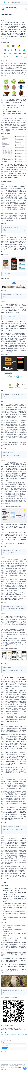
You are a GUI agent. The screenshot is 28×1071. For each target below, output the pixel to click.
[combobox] (8, 3)
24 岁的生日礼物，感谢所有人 (10, 316)
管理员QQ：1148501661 (20, 1065)
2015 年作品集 (6, 273)
